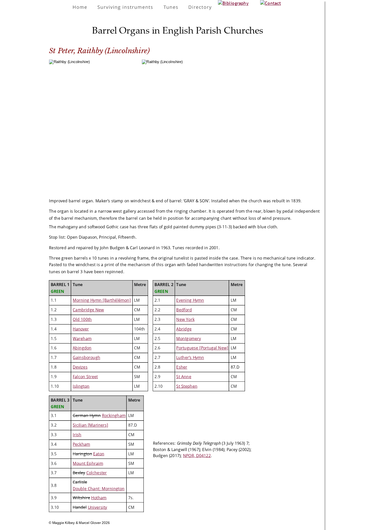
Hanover (81, 329)
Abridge (184, 329)
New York (185, 319)
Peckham (81, 444)
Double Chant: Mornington (98, 488)
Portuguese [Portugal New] (202, 348)
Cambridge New (88, 310)
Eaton (98, 454)
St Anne (183, 376)
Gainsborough (86, 357)
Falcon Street (85, 376)
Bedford (184, 310)
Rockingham (114, 415)
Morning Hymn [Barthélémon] (102, 300)
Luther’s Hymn (190, 357)
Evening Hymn (190, 300)
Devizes (80, 367)
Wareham (82, 338)
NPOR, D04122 (197, 455)
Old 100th (82, 319)
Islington (81, 386)
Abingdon (82, 348)
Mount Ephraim (88, 463)
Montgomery (188, 338)
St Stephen (186, 386)
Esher (181, 367)
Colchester (96, 473)
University (97, 507)
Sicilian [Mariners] (90, 425)
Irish (77, 434)
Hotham (99, 497)
